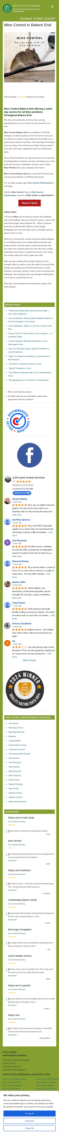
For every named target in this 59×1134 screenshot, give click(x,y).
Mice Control (14, 767)
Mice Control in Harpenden (13, 1085)
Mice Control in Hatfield (45, 1085)
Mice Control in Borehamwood (47, 1079)
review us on (20, 493)
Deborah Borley (20, 561)
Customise (29, 1121)
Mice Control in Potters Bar (46, 1089)
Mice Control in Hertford (11, 1082)
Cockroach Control (17, 749)
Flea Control (14, 758)
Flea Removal (15, 762)
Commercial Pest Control (19, 754)
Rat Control (14, 788)
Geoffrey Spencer (21, 520)
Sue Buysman (19, 540)
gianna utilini (19, 582)
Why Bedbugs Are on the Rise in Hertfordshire (29, 380)
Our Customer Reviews (16, 822)
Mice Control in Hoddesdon (46, 1082)
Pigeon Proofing (16, 784)
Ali (13, 641)
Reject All (29, 1128)
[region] (29, 1112)
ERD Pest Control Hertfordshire (26, 6)
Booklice (12, 736)
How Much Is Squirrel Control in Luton (25, 364)
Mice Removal (15, 771)
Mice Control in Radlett (11, 1089)
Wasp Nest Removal (17, 801)
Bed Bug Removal (16, 732)
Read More (12, 861)
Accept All (29, 1113)
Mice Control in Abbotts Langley (14, 1079)
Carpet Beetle (15, 741)
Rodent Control (15, 793)
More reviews (29, 660)
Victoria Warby (19, 499)
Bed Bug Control (16, 728)
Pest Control (14, 780)
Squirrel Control (15, 797)
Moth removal (15, 775)
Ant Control (13, 723)
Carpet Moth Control (17, 745)
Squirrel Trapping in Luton (20, 368)
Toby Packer (18, 603)
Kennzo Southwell (21, 623)
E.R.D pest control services (29, 477)
